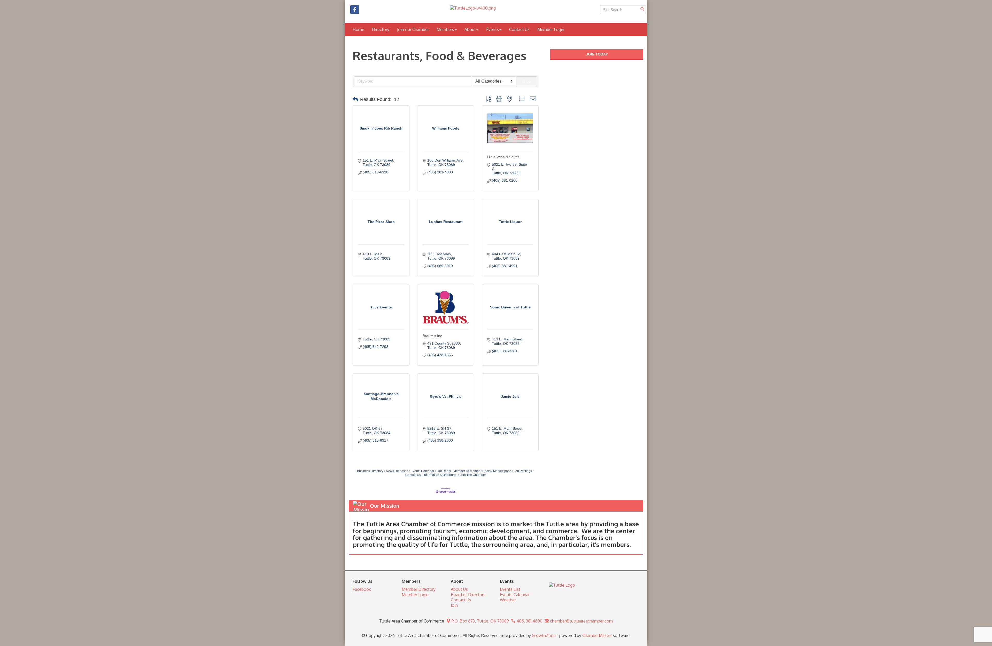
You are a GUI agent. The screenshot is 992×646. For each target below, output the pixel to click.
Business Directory (370, 471)
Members (445, 29)
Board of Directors (468, 594)
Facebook (362, 589)
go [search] (528, 81)
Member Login (550, 29)
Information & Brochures (440, 475)
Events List (510, 589)
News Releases (397, 471)
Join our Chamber (413, 29)
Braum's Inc (432, 336)
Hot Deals (444, 471)
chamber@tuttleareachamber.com (581, 621)
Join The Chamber (473, 475)
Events (492, 29)
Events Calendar (422, 471)
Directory (380, 29)
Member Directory (419, 589)
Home (358, 29)
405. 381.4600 (528, 621)
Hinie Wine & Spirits (503, 157)
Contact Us (519, 29)
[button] (355, 99)
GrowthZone (544, 635)
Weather (508, 599)
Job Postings (523, 471)
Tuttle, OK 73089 (480, 621)
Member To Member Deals (472, 471)
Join (454, 605)
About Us (459, 589)
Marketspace (502, 471)
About (470, 29)
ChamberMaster (597, 635)
